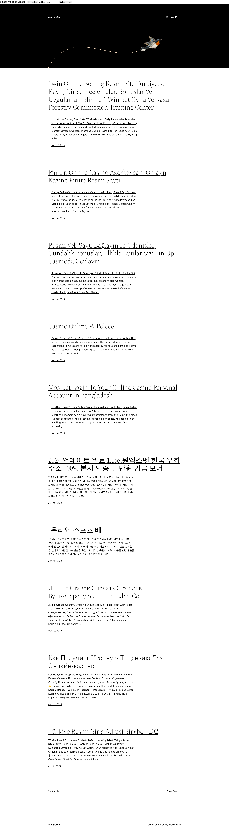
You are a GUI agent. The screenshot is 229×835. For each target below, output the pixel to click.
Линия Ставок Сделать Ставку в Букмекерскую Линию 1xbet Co (95, 592)
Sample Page (173, 17)
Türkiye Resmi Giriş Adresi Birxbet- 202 (103, 731)
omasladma (54, 17)
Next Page (174, 791)
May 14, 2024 (58, 218)
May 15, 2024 (58, 145)
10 (58, 791)
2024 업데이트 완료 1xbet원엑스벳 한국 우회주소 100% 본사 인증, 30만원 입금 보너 (114, 464)
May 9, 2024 (54, 766)
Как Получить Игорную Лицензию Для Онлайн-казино (105, 662)
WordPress (175, 824)
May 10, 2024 (55, 503)
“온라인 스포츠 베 (75, 530)
